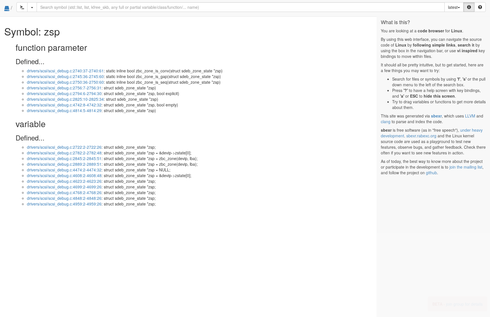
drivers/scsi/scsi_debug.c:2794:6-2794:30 (64, 93)
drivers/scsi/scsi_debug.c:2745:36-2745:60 (65, 76)
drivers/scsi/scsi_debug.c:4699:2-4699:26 (64, 187)
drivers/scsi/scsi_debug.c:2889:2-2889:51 (64, 164)
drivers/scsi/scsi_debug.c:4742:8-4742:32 (64, 105)
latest (453, 7)
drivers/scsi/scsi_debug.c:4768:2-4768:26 (64, 192)
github (431, 172)
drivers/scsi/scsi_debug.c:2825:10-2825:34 (65, 99)
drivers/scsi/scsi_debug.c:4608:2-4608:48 (64, 175)
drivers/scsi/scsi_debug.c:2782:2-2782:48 (64, 153)
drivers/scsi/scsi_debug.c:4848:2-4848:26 (64, 198)
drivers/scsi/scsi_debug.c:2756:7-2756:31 (64, 88)
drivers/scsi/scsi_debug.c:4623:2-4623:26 (64, 181)
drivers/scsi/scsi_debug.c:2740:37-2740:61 (65, 71)
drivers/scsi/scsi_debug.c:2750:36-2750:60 (65, 82)
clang (385, 121)
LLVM (470, 116)
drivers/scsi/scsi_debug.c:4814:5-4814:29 (64, 110)
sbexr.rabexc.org (421, 135)
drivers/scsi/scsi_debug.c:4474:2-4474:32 (64, 170)
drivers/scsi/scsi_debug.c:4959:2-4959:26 (64, 204)
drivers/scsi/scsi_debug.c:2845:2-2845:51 (64, 158)
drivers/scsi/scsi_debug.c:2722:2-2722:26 (64, 147)
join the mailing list (465, 167)
